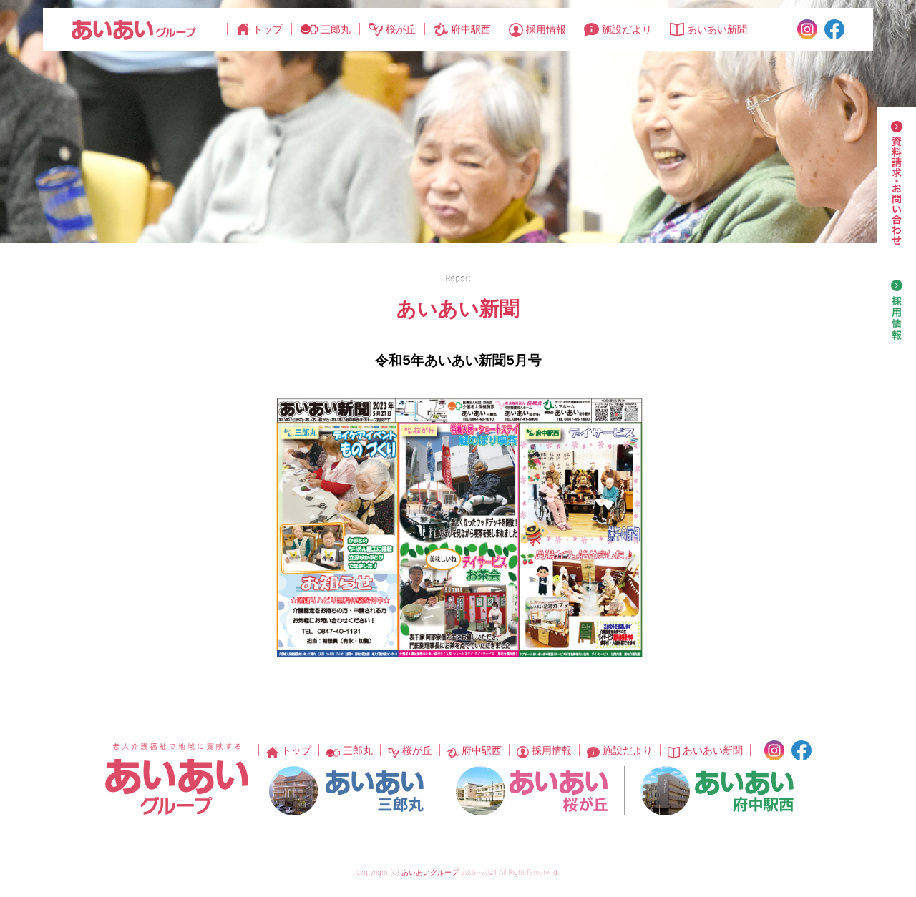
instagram (807, 29)
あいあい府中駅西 (717, 790)
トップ (268, 29)
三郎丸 (336, 29)
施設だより (627, 29)
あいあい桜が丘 (531, 790)
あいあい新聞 (717, 29)
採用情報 (546, 29)
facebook (834, 29)
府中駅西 (471, 29)
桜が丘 (401, 29)
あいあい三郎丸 (346, 790)
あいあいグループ (134, 29)
